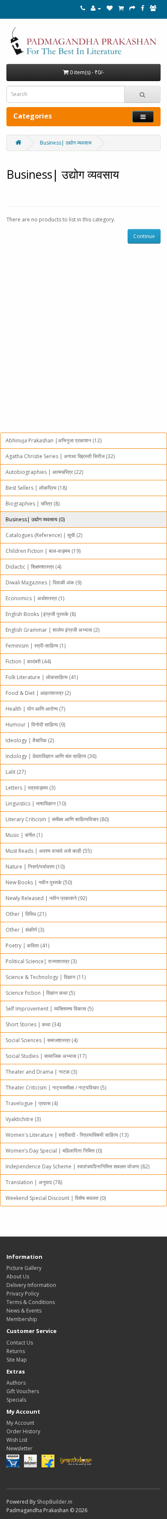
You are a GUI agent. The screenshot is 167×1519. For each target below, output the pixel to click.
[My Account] (96, 8)
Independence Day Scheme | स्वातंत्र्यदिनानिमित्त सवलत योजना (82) (77, 1166)
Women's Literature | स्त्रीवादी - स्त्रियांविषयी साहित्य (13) (67, 1135)
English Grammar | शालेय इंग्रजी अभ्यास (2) (52, 629)
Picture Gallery (24, 1268)
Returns (15, 1351)
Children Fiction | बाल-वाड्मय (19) (43, 551)
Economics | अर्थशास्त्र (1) (35, 598)
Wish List (16, 1439)
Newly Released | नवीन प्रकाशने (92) (46, 898)
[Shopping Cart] (121, 8)
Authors (16, 1382)
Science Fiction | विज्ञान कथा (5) (40, 992)
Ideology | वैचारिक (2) (30, 740)
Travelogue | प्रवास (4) (32, 1103)
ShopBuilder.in (54, 1501)
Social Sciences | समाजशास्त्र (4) (42, 1040)
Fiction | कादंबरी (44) (28, 661)
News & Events (24, 1310)
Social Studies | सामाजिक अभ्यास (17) (46, 1056)
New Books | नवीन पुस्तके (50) (39, 882)
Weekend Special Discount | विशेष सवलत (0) (56, 1198)
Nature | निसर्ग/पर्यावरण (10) (35, 866)
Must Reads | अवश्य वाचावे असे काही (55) (49, 850)
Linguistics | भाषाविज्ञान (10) (36, 803)
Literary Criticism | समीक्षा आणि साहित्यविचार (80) (57, 819)
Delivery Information (31, 1285)
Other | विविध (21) (26, 914)
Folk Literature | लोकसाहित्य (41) (42, 677)
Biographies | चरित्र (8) (33, 503)
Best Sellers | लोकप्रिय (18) (36, 487)
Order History (23, 1431)
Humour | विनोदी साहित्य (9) (35, 724)
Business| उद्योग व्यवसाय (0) (35, 519)
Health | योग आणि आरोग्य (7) (35, 708)
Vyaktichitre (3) (23, 1119)
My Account (20, 1422)
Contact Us (19, 1342)
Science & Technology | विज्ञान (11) (46, 977)
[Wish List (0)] (110, 8)
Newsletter (19, 1448)
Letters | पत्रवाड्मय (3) (30, 787)
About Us (17, 1276)
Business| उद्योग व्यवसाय (66, 142)
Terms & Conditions (30, 1302)
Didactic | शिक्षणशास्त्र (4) (33, 566)
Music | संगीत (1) (24, 835)
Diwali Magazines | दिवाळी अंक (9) (43, 582)
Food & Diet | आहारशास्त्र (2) (38, 693)
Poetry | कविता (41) (27, 945)
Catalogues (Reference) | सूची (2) (44, 535)
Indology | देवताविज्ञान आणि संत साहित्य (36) (51, 756)
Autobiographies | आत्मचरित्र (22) (44, 472)
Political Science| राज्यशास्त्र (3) (41, 961)
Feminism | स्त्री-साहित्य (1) (36, 645)
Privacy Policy (22, 1293)
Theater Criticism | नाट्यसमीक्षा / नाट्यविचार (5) (56, 1087)
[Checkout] (132, 8)
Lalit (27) (16, 771)
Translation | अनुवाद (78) (34, 1182)
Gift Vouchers (22, 1391)
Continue (144, 236)
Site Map (16, 1359)
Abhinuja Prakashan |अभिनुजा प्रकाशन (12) (53, 440)
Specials (16, 1399)
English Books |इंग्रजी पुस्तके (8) (41, 614)
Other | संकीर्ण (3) (25, 929)
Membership (21, 1319)
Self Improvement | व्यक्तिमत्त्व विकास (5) (49, 1008)
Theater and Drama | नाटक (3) (41, 1071)
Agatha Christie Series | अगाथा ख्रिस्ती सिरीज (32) (60, 456)
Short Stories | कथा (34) (33, 1024)
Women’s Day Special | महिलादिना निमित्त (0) (54, 1150)
